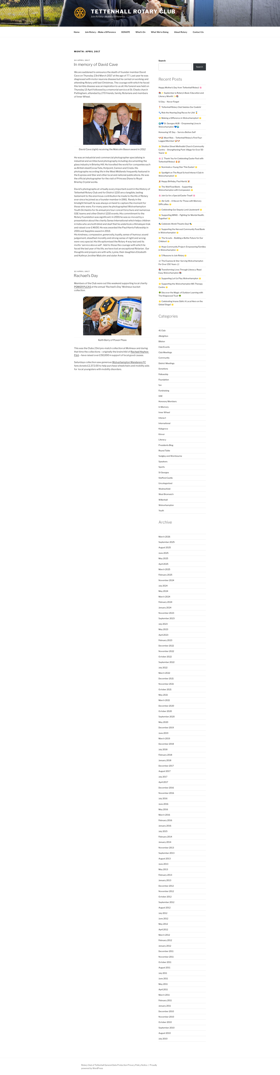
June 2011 (163, 978)
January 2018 (165, 760)
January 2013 (165, 880)
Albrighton (163, 336)
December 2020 (166, 706)
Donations (163, 368)
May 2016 (163, 809)
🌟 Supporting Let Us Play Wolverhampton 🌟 (180, 278)
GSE (161, 396)
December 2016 (166, 787)
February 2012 (165, 940)
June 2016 (163, 804)
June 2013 (163, 864)
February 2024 (165, 602)
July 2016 (163, 798)
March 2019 (164, 738)
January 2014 (165, 842)
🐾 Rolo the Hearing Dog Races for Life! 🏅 (178, 112)
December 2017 (166, 765)
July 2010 (163, 1038)
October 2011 (165, 962)
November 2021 (166, 684)
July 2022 (163, 667)
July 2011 (163, 973)
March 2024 (164, 596)
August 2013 (165, 858)
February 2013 (165, 875)
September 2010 (167, 1027)
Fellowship (163, 374)
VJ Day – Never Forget (169, 101)
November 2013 (166, 847)
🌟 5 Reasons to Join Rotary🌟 (173, 255)
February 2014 (165, 836)
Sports (162, 467)
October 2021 (165, 689)
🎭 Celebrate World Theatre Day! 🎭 (175, 224)
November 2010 (166, 1016)
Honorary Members (168, 401)
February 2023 (165, 640)
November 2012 (166, 891)
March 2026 (164, 536)
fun (160, 385)
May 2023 (163, 629)
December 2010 (166, 1011)
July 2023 (163, 624)
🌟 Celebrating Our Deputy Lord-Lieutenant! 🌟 (180, 209)
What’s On (140, 32)
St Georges (164, 472)
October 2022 (165, 656)
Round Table (164, 450)
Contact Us (198, 32)
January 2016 (165, 825)
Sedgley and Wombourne (170, 456)
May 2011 (163, 984)
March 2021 (164, 700)
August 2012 (164, 907)
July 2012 (163, 913)
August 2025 (165, 547)
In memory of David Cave (96, 64)
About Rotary (180, 32)
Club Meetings (165, 352)
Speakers (163, 461)
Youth (161, 510)
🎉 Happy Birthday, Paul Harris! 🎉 (174, 181)
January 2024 (165, 607)
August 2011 (164, 967)
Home (76, 32)
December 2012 (166, 886)
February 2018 (165, 755)
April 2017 (163, 782)
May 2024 (163, 591)
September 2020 (167, 716)
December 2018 (166, 744)
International (164, 423)
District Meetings (166, 363)
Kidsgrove (163, 428)
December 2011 (166, 951)
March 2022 (164, 673)
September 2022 (166, 662)
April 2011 (163, 989)
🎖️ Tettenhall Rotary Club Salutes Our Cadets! (180, 107)
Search (162, 60)
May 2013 (163, 869)
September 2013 (166, 853)
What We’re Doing (160, 32)
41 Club (162, 330)
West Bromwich (166, 494)
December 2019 (166, 727)
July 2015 (163, 831)
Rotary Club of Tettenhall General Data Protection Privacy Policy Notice (114, 1065)
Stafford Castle (166, 478)
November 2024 (166, 580)
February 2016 (165, 820)
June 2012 (163, 918)
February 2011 (165, 1000)
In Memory (164, 407)
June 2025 (163, 553)
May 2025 (163, 558)
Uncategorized (165, 483)
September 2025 (167, 542)
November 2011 (166, 956)
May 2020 (163, 722)
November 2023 (166, 613)
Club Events (164, 347)
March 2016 (164, 815)
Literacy (162, 439)
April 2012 (163, 929)
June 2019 (163, 733)
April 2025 (163, 564)
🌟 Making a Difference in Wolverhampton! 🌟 (180, 118)
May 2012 (163, 924)
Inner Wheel (164, 412)
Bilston (162, 341)
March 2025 (164, 569)
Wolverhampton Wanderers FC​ (129, 362)
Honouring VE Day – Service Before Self (177, 132)
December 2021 (166, 678)
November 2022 (166, 651)
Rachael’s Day (86, 275)
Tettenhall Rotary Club (133, 11)
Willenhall (163, 499)
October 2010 (165, 1022)
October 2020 (165, 711)
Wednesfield (164, 489)
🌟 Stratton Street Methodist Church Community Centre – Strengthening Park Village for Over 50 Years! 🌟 (181, 149)
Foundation (164, 379)
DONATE (125, 32)
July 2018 (163, 749)
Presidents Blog (166, 445)
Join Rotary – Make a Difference (100, 32)
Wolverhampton (166, 505)
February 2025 (165, 574)
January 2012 (165, 946)
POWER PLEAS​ (82, 286)
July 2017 (163, 776)
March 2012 (164, 935)
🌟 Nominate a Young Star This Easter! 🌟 (178, 167)
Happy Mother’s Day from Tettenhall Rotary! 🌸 (180, 87)
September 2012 (166, 902)
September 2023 (167, 618)
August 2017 (164, 771)
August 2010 (165, 1033)
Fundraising (164, 390)
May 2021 (163, 695)
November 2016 (166, 793)
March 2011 (164, 995)
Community (164, 357)
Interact (162, 418)
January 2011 (165, 1006)
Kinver (162, 434)
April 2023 (163, 635)
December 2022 (166, 645)
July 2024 (163, 585)
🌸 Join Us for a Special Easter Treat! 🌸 (177, 195)
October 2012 (165, 896)
